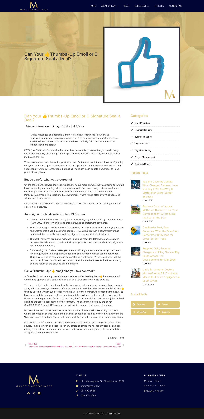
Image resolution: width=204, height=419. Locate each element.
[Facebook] (28, 393)
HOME (93, 6)
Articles (159, 6)
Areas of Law (108, 6)
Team (126, 6)
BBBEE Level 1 (142, 6)
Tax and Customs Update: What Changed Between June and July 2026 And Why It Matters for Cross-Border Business (160, 189)
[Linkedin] (39, 393)
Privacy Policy (154, 391)
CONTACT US (175, 6)
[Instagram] (34, 393)
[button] (142, 304)
